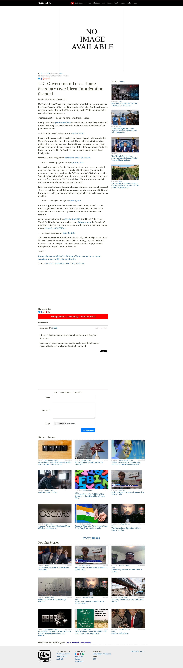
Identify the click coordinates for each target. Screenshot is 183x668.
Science (109, 3)
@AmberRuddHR (63, 122)
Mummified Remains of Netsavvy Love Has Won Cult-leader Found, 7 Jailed (54, 463)
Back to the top (137, 651)
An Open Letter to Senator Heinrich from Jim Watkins (53, 568)
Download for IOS (63, 654)
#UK (76, 263)
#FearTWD (49, 263)
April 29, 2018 (77, 133)
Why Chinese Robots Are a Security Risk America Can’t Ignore (124, 104)
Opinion (122, 3)
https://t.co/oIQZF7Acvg (56, 228)
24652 (54, 328)
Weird (116, 3)
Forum (135, 3)
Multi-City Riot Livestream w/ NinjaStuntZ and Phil (127, 600)
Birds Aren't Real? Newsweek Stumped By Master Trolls (127, 493)
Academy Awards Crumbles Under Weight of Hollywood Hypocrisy (54, 527)
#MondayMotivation (61, 263)
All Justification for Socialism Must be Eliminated (89, 463)
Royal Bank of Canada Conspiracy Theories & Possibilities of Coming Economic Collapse (54, 633)
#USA (72, 263)
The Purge (96, 3)
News (60, 73)
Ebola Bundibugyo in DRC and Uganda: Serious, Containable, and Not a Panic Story (124, 131)
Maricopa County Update (47, 492)
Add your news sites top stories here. (79, 642)
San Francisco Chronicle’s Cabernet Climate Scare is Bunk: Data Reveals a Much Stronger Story (125, 185)
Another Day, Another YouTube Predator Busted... (126, 570)
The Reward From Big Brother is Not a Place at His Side (125, 529)
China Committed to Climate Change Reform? (52, 600)
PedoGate (88, 3)
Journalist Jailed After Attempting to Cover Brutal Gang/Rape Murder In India (91, 527)
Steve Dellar (45, 73)
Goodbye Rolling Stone (120, 633)
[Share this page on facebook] (41, 78)
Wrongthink (79, 661)
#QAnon (81, 263)
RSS (94, 659)
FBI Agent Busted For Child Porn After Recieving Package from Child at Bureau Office (90, 496)
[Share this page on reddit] (49, 78)
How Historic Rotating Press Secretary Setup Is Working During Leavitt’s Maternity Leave (124, 158)
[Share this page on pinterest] (47, 78)
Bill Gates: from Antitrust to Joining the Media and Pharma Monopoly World (126, 463)
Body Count (79, 3)
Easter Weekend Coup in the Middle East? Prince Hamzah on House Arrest (91, 632)
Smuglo (77, 659)
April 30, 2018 (69, 233)
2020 (103, 3)
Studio (129, 3)
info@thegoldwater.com (102, 654)
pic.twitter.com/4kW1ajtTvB (77, 157)
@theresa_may (84, 222)
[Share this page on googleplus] (44, 78)
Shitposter (79, 656)
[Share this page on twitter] (39, 78)
